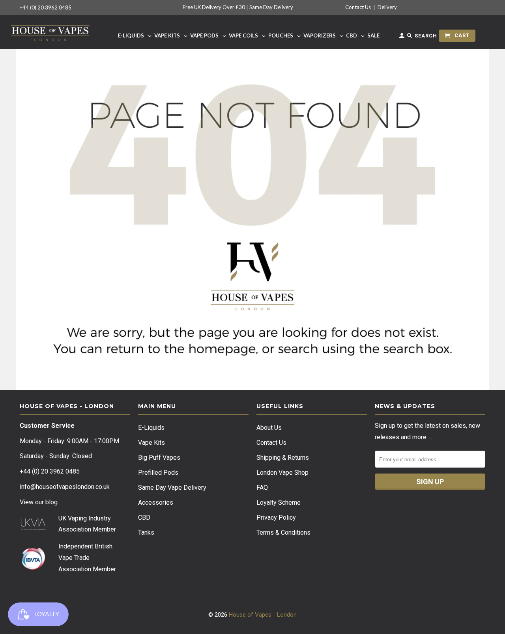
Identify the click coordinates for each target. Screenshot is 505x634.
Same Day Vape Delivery (172, 487)
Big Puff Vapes (159, 457)
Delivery (387, 7)
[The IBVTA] (33, 568)
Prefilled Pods (158, 472)
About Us (269, 427)
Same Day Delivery (271, 7)
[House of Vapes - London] (50, 32)
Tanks (146, 532)
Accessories (155, 502)
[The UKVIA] (33, 528)
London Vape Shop (282, 472)
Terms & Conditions (283, 532)
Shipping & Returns (282, 457)
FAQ (262, 487)
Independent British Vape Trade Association (85, 558)
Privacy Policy (276, 517)
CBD (144, 517)
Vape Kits (151, 442)
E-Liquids (151, 427)
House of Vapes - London (263, 614)
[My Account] (402, 37)
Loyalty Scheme (278, 502)
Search (425, 36)
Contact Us (358, 7)
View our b (39, 502)
